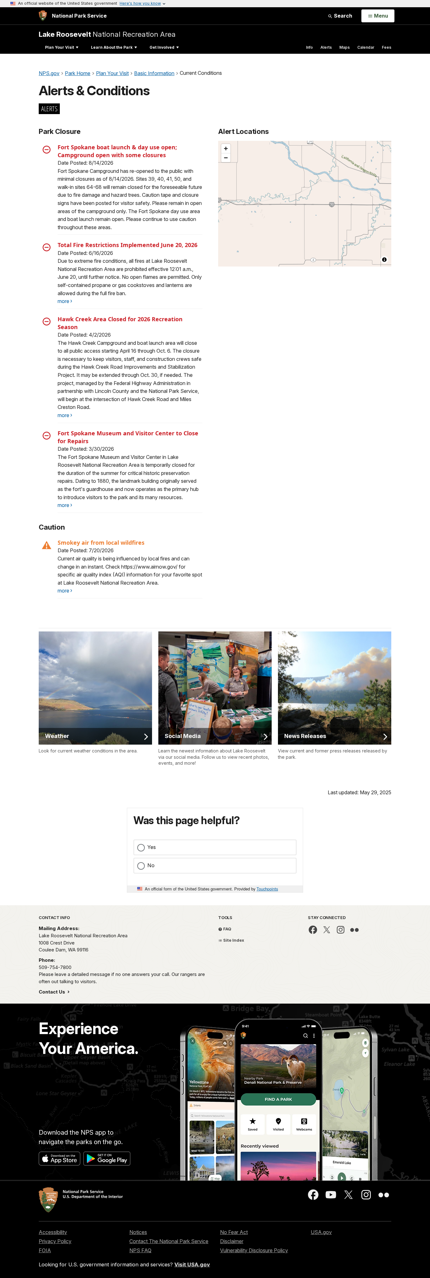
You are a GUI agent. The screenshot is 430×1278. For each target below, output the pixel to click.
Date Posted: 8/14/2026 (85, 163)
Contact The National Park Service (168, 1241)
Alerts (326, 47)
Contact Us (52, 992)
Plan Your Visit (59, 47)
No (151, 865)
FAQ (226, 928)
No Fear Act (234, 1232)
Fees (386, 47)
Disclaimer (231, 1241)
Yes (151, 847)
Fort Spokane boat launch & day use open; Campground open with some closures (117, 151)
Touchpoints (267, 889)
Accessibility (53, 1232)
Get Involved (162, 47)
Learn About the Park (112, 47)
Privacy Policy (55, 1241)
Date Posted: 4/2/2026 (84, 335)
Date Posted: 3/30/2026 (86, 449)
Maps (344, 47)
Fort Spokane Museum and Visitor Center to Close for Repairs (128, 437)
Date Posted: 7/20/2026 (86, 550)
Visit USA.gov (192, 1264)
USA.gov (321, 1232)
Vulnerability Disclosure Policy (254, 1250)
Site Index (233, 940)
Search (342, 16)
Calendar (365, 47)
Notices (138, 1232)
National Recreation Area (107, 34)
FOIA (45, 1250)
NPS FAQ (140, 1250)
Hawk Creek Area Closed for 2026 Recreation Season (120, 323)
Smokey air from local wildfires (101, 542)
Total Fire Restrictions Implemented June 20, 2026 (127, 245)
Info (309, 47)
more (63, 301)
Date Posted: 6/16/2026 (85, 253)
